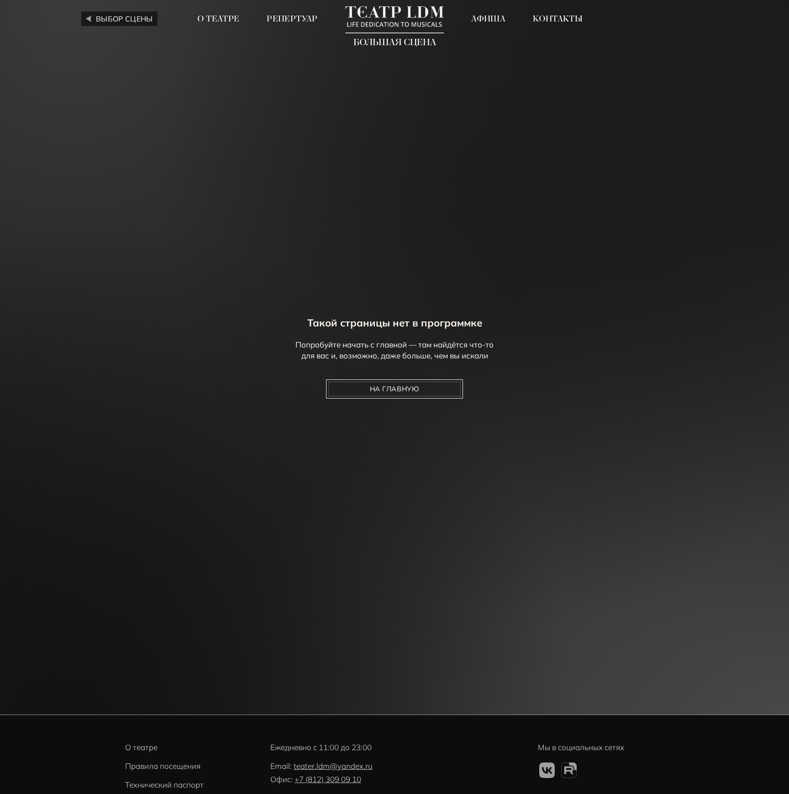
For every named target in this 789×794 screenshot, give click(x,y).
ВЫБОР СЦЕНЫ (124, 18)
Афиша (488, 19)
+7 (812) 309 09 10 (328, 779)
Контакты (558, 19)
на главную (395, 388)
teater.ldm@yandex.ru (333, 766)
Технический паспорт (164, 784)
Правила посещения (162, 766)
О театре (218, 19)
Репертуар (292, 19)
